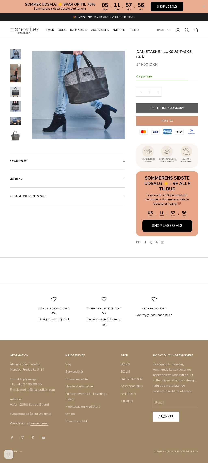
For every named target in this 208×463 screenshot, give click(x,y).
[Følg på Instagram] (22, 438)
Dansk (161, 30)
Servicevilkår (74, 371)
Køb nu (167, 121)
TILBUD (134, 29)
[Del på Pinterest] (156, 242)
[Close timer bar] (204, 6)
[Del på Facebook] (145, 242)
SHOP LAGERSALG (167, 225)
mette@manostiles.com (37, 389)
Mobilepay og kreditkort (82, 406)
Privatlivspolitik (76, 421)
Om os (70, 414)
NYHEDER (119, 29)
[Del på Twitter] (151, 242)
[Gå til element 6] (15, 135)
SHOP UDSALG (167, 7)
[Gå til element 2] (15, 73)
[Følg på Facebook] (12, 438)
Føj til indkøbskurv (167, 108)
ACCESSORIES (100, 29)
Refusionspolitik (76, 379)
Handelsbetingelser (79, 386)
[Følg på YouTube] (43, 438)
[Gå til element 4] (15, 106)
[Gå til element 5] (15, 121)
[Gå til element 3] (15, 91)
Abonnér (165, 417)
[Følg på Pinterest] (33, 438)
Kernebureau (39, 423)
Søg (68, 364)
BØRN (50, 29)
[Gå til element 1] (15, 54)
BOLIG (62, 29)
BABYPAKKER (78, 29)
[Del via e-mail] (162, 242)
